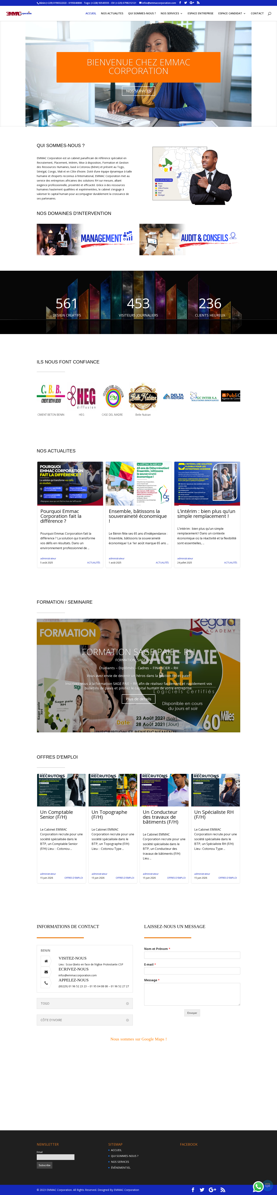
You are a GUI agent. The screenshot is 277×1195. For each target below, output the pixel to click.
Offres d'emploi (73, 869)
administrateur (48, 549)
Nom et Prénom (157, 940)
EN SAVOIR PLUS (138, 82)
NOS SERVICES (170, 13)
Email (40, 1143)
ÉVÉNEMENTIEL (121, 1159)
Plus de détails (138, 690)
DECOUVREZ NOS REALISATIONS (138, 62)
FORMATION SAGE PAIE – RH (138, 643)
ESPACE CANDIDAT (230, 13)
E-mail (150, 956)
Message (152, 971)
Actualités (93, 554)
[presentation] (32, 230)
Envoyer (192, 1004)
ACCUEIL (91, 13)
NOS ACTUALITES (112, 13)
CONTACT (257, 13)
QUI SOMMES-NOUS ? (142, 13)
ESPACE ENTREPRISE (200, 13)
